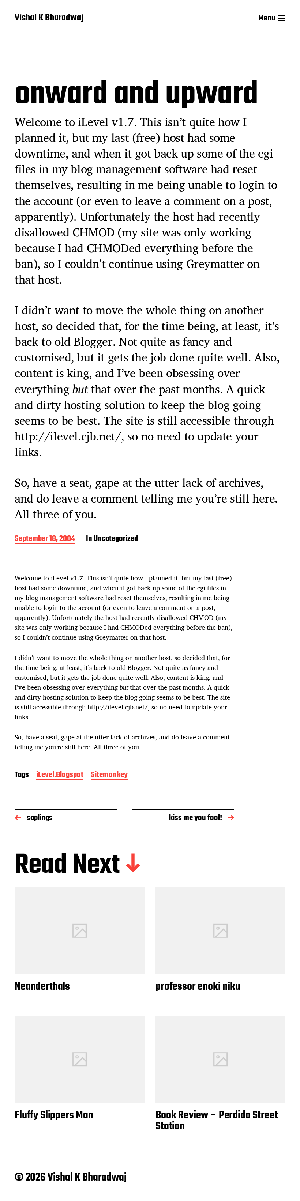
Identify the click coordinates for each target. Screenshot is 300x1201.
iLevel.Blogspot (59, 775)
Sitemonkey (109, 775)
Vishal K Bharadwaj (49, 18)
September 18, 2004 (45, 539)
